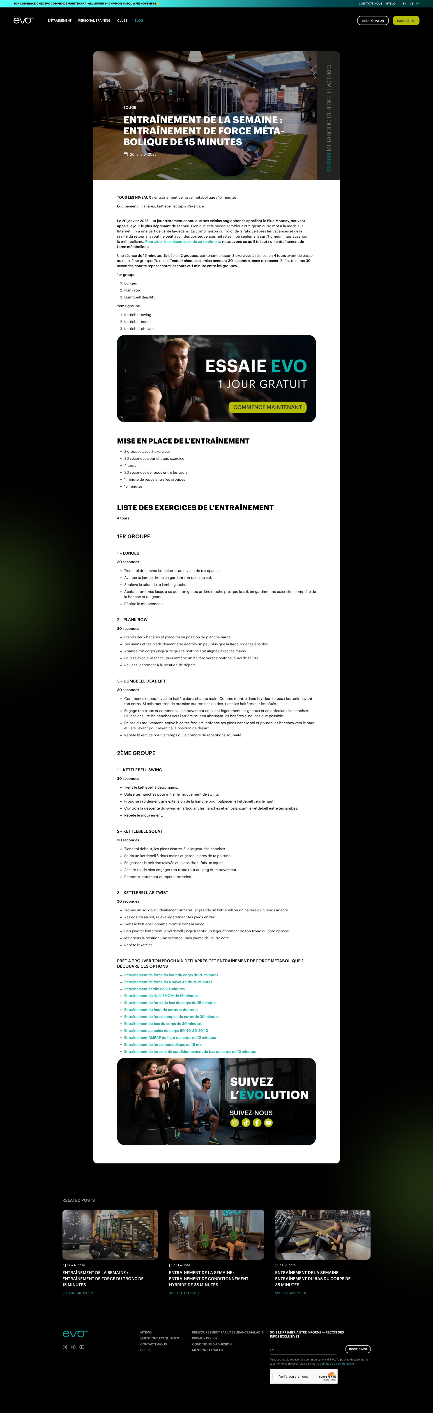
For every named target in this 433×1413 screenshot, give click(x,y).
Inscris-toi (406, 21)
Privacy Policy (205, 1338)
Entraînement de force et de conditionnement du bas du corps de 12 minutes (190, 1051)
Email (274, 1350)
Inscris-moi (358, 1349)
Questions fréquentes (159, 1338)
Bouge (129, 107)
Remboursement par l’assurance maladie (227, 1332)
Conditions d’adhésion (212, 1344)
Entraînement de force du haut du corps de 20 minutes (171, 975)
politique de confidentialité (337, 1363)
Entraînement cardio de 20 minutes (154, 989)
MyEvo (391, 3)
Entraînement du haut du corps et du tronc (161, 1009)
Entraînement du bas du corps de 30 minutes (163, 1023)
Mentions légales (207, 1350)
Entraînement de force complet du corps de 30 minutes (171, 1016)
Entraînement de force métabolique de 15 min (163, 1044)
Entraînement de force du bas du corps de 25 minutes (170, 1002)
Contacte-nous (370, 3)
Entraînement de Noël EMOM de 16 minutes (161, 995)
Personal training (94, 20)
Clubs (122, 20)
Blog (138, 20)
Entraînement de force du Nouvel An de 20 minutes (168, 982)
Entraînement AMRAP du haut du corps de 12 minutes (170, 1037)
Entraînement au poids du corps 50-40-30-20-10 (166, 1030)
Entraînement (59, 20)
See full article (76, 1293)
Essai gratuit (373, 21)
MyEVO (146, 1332)
